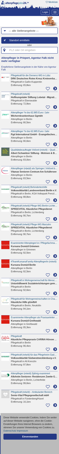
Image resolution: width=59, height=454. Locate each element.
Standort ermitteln (19, 40)
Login (45, 12)
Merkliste (53, 2)
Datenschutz (9, 431)
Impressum (22, 431)
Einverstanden (30, 436)
